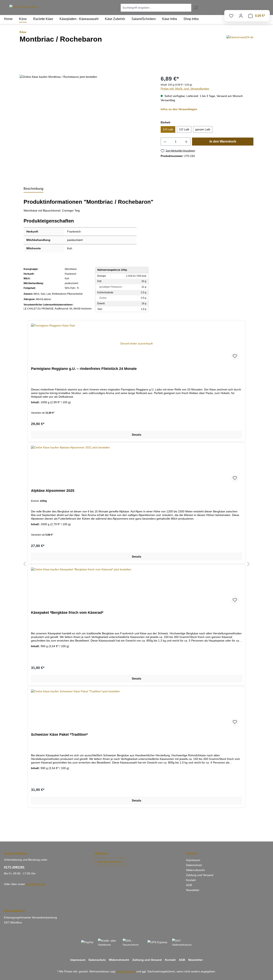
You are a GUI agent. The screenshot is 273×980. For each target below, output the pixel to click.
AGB (189, 885)
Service (191, 853)
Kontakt (191, 880)
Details (136, 434)
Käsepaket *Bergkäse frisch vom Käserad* (67, 613)
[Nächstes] (248, 564)
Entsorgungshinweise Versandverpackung (30, 917)
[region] (86, 77)
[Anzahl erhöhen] (186, 142)
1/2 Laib (184, 129)
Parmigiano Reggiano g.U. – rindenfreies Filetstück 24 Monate (84, 369)
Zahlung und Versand (199, 875)
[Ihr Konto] (241, 16)
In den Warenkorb (222, 141)
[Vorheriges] (25, 564)
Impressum (193, 860)
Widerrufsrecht (195, 870)
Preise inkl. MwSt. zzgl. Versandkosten (185, 88)
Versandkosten (126, 971)
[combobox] (156, 8)
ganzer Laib (202, 129)
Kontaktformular (36, 884)
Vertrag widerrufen (110, 861)
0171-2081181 (14, 867)
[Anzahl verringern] (165, 142)
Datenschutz (194, 865)
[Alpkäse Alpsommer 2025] (136, 465)
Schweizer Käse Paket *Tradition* (59, 734)
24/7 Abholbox (13, 922)
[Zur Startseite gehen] (24, 7)
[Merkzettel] (231, 16)
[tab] (33, 189)
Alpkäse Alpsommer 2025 (52, 491)
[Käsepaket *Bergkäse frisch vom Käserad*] (136, 587)
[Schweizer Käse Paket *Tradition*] (136, 709)
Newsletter (192, 890)
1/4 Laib (168, 129)
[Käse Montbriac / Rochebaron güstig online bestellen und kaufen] (58, 77)
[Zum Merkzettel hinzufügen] (235, 356)
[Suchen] (195, 8)
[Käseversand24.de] (239, 43)
